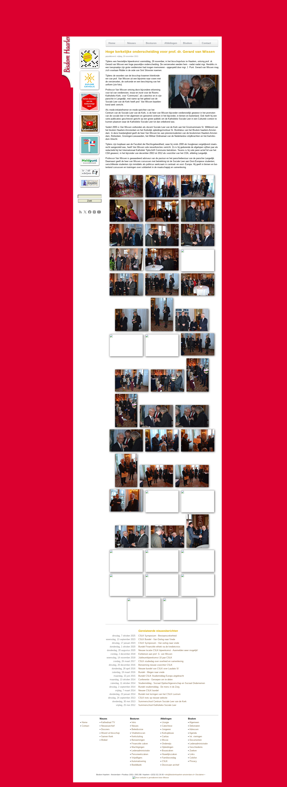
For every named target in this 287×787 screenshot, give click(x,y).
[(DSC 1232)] (126, 487)
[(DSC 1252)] (131, 548)
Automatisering (138, 761)
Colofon (193, 757)
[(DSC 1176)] (162, 296)
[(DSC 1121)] (162, 198)
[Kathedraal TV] (89, 133)
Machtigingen (138, 747)
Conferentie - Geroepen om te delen (155, 679)
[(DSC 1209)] (192, 427)
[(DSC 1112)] (126, 198)
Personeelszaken (140, 754)
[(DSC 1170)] (162, 271)
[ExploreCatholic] (89, 90)
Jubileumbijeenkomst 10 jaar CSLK (155, 657)
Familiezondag (169, 757)
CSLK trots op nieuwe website (152, 698)
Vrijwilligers (137, 757)
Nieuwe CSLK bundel (148, 690)
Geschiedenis (196, 747)
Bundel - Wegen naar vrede (151, 672)
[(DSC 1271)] (197, 595)
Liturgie (165, 722)
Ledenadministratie (141, 750)
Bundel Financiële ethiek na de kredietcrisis (159, 646)
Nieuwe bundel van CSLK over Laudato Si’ (158, 668)
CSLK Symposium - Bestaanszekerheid (157, 635)
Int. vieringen (196, 736)
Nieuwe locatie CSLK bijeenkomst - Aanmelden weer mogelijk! (168, 650)
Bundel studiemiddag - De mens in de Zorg (158, 687)
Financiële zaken (140, 743)
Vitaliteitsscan (138, 733)
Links (192, 754)
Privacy (193, 761)
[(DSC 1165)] (197, 222)
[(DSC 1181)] (197, 296)
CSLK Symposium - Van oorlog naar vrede (158, 643)
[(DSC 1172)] (197, 271)
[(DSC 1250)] (162, 512)
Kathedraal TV (108, 722)
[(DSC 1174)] (126, 296)
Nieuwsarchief (108, 726)
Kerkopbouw (168, 733)
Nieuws (135, 726)
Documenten (196, 740)
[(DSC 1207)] (156, 427)
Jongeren (166, 729)
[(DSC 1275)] (179, 620)
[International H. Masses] (89, 155)
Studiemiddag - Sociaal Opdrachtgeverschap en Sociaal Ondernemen (171, 683)
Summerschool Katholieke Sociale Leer (157, 705)
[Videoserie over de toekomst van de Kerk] (89, 111)
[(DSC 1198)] (131, 392)
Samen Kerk (107, 736)
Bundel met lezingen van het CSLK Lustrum (159, 694)
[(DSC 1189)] (162, 356)
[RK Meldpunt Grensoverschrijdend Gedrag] (89, 165)
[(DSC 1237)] (192, 487)
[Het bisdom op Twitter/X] (85, 213)
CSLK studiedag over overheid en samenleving (160, 661)
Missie (165, 740)
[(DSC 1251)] (197, 512)
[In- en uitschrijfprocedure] (89, 176)
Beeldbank (137, 765)
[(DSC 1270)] (162, 595)
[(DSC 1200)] (167, 392)
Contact (206, 43)
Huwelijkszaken (169, 754)
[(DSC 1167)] (162, 246)
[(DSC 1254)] (167, 548)
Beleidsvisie (137, 729)
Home (111, 43)
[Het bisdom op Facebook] (90, 213)
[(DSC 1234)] (156, 487)
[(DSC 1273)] (144, 620)
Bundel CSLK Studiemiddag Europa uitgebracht (161, 676)
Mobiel (104, 740)
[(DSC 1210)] (126, 452)
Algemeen (194, 722)
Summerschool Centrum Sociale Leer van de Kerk (162, 701)
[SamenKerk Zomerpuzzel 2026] (89, 68)
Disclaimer (199, 775)
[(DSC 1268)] (126, 595)
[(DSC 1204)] (126, 427)
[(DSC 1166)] (126, 246)
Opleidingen (167, 747)
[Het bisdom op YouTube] (99, 213)
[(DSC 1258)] (126, 571)
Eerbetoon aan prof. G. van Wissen (155, 654)
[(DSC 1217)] (162, 452)
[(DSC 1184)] (192, 331)
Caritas (165, 736)
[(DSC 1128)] (197, 198)
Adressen (193, 729)
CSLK (165, 761)
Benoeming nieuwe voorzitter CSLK (155, 665)
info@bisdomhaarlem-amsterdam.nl (179, 775)
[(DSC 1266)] (197, 571)
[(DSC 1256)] (198, 548)
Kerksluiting (137, 736)
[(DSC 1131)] (126, 222)
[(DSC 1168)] (197, 246)
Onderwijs (166, 743)
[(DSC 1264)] (162, 571)
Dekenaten (195, 726)
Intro (134, 722)
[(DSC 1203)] (198, 392)
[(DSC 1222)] (197, 452)
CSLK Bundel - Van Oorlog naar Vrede (156, 639)
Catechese (167, 726)
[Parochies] (89, 187)
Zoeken (193, 750)
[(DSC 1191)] (197, 356)
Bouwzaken (167, 750)
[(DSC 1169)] (126, 271)
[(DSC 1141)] (162, 222)
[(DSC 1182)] (131, 331)
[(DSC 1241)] (126, 512)
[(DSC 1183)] (162, 331)
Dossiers (105, 729)
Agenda (193, 733)
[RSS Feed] (80, 213)
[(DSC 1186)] (126, 356)
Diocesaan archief (170, 765)
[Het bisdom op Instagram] (94, 213)
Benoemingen (138, 740)
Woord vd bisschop (110, 733)
